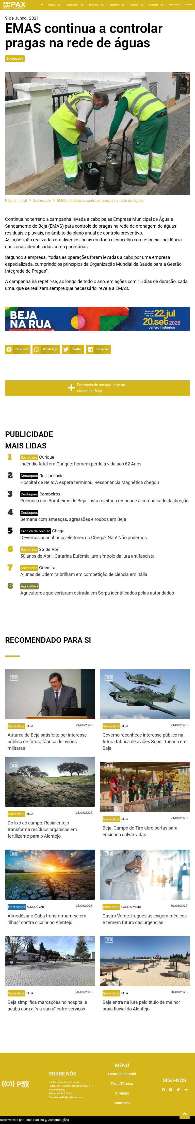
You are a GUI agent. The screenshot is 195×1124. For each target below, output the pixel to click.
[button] (17, 349)
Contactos (122, 1103)
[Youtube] (171, 1090)
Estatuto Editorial (122, 1074)
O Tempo (122, 1093)
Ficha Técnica (122, 1084)
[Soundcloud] (186, 1090)
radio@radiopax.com (71, 1097)
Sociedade (14, 58)
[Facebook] (163, 1090)
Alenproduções (58, 1120)
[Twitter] (178, 1090)
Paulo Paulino (34, 1120)
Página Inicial (16, 200)
